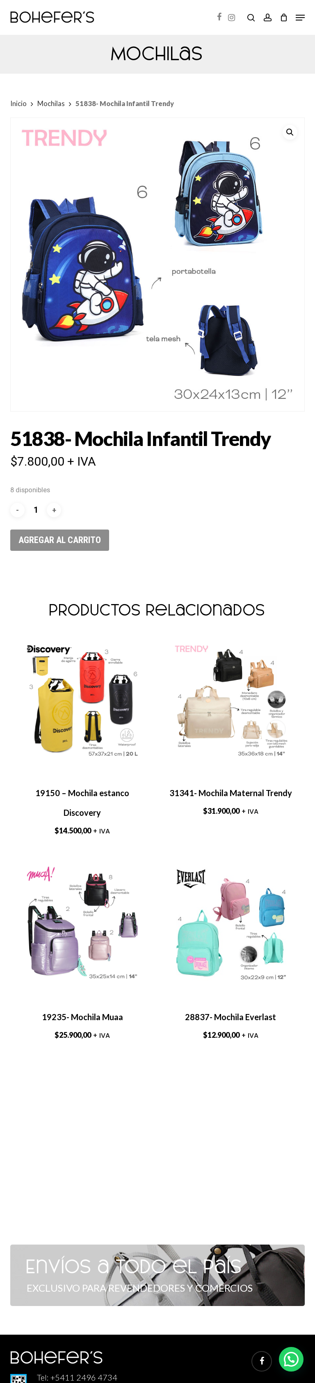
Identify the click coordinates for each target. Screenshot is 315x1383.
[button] (300, 18)
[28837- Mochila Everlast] (230, 925)
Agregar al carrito (59, 540)
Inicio (18, 104)
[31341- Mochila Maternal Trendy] (230, 701)
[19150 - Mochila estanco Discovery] (82, 701)
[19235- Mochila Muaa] (82, 925)
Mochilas (51, 104)
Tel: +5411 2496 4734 (77, 1377)
